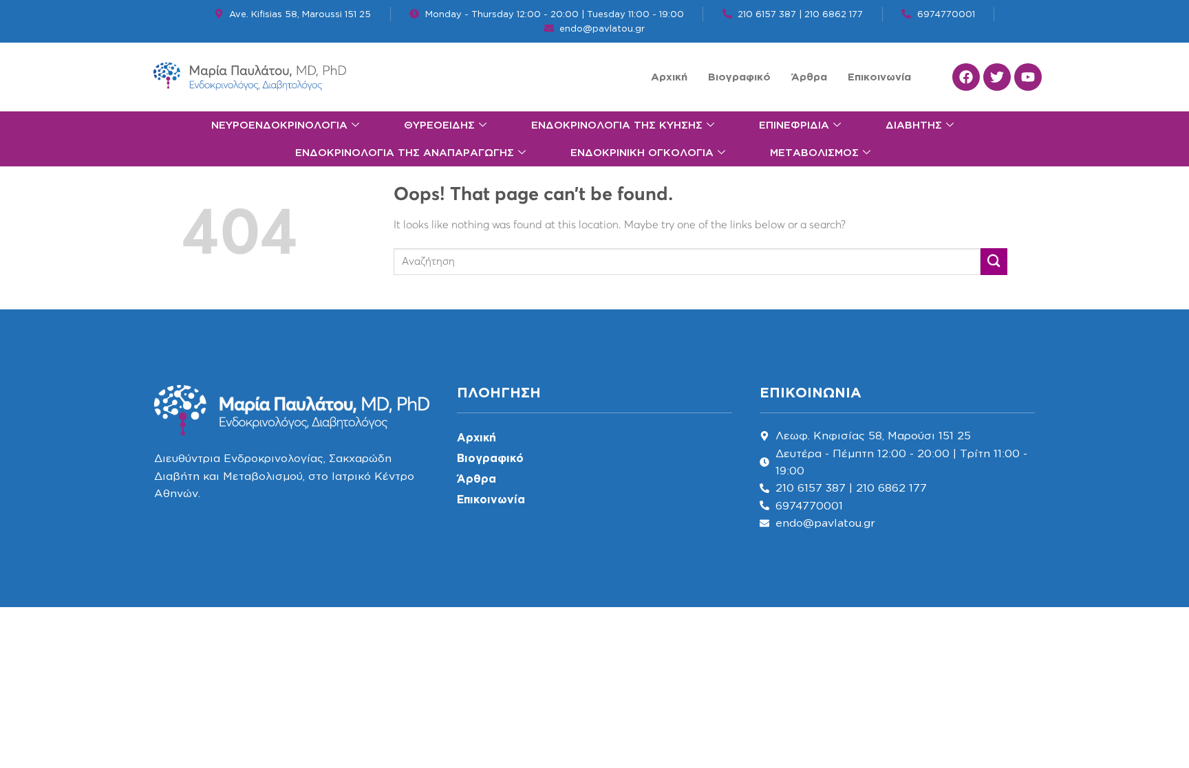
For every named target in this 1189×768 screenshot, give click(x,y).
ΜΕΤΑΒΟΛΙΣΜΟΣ (814, 152)
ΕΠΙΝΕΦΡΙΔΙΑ (794, 125)
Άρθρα (809, 77)
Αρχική (669, 77)
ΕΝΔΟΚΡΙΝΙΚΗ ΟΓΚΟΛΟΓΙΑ (642, 152)
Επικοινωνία (879, 77)
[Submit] (994, 261)
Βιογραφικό (739, 77)
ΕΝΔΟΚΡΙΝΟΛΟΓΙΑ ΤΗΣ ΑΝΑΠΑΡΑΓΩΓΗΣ (404, 152)
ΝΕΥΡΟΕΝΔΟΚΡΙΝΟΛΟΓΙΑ (279, 125)
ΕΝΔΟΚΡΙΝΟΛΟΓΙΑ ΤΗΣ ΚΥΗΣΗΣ (617, 125)
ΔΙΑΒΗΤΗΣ (914, 125)
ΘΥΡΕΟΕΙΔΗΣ (439, 125)
